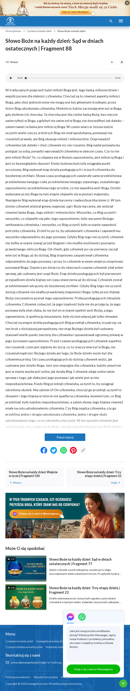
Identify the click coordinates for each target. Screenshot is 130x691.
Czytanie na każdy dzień (39, 31)
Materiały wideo (55, 647)
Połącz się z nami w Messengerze (93, 669)
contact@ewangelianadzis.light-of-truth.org (36, 662)
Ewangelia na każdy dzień (51, 641)
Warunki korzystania (46, 677)
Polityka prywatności (17, 677)
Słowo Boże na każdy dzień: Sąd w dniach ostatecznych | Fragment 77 (80, 561)
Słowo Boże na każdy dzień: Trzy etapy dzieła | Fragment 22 (84, 590)
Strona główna (13, 31)
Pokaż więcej (65, 437)
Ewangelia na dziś (37, 683)
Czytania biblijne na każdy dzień (24, 647)
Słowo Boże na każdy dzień (71, 31)
